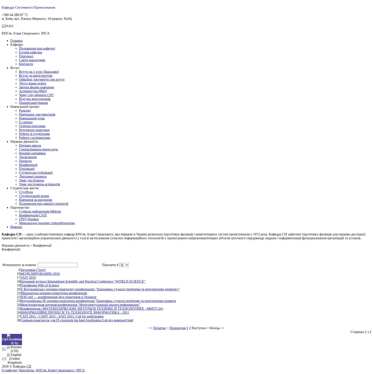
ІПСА (80, 370)
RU (4, 349)
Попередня (177, 328)
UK (4, 339)
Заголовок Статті (33, 270)
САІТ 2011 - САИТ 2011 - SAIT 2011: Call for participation (62, 316)
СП (28, 366)
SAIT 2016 (28, 277)
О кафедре (10, 370)
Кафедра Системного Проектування (28, 7)
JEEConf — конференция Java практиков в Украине (58, 297)
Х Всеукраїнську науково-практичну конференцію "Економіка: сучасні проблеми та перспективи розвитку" (100, 289)
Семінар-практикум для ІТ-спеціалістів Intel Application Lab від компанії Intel (76, 320)
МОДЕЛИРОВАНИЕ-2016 (40, 273)
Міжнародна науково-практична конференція (53, 293)
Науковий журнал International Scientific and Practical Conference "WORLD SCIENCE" (82, 281)
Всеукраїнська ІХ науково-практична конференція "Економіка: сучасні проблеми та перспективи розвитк (98, 301)
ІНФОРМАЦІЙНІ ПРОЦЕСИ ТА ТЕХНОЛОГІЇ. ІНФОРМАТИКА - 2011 (74, 312)
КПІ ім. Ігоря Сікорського (55, 370)
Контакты (27, 370)
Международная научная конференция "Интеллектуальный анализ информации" (80, 305)
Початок (159, 328)
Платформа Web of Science (39, 285)
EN (4, 358)
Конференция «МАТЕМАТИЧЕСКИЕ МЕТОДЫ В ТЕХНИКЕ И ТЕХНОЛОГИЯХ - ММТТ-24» (91, 308)
